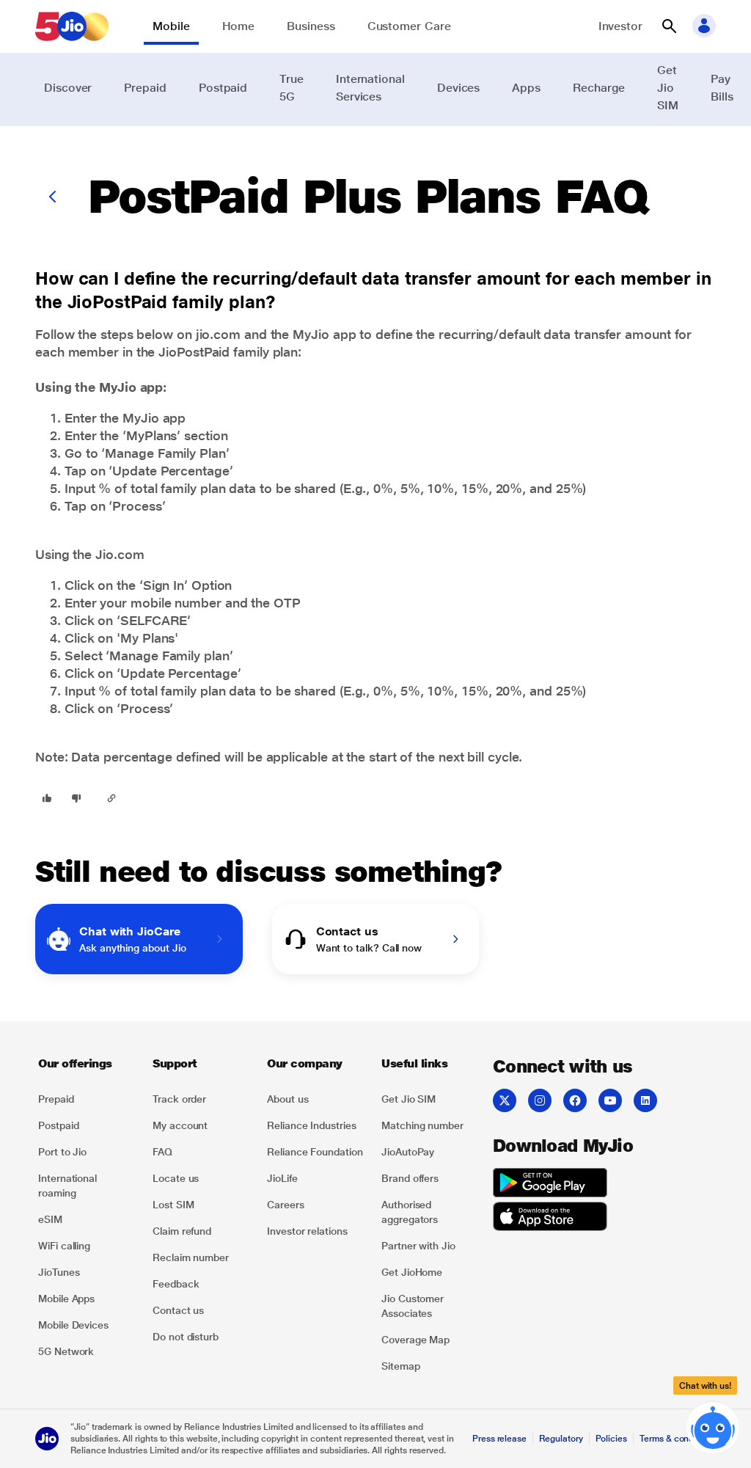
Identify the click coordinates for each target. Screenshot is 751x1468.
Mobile (171, 26)
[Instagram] (540, 1100)
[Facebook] (575, 1100)
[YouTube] (610, 1100)
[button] (668, 26)
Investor (620, 26)
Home (238, 26)
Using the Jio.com (89, 554)
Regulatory (560, 1439)
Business (310, 26)
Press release (499, 1439)
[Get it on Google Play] (550, 1185)
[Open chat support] (712, 1428)
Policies (612, 1439)
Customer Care (409, 26)
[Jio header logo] (72, 26)
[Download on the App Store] (550, 1218)
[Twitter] (504, 1100)
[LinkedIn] (645, 1100)
